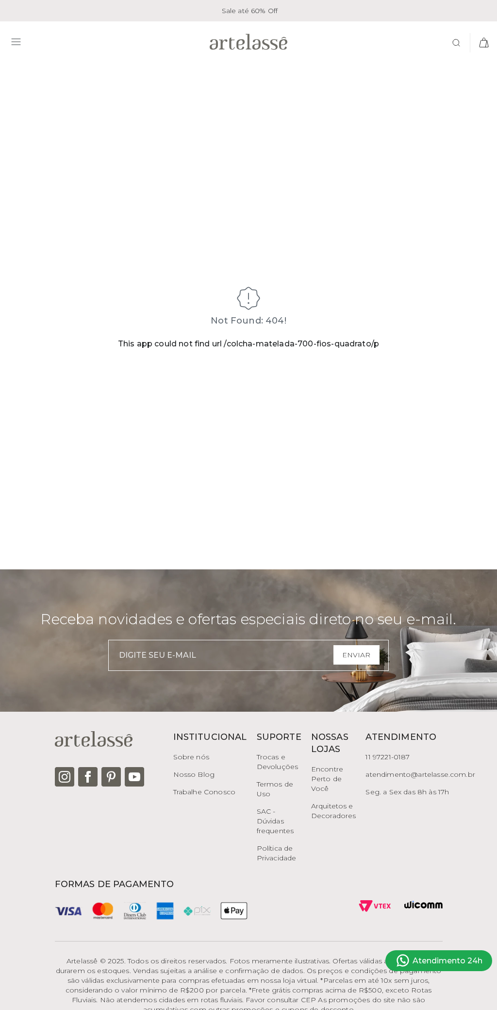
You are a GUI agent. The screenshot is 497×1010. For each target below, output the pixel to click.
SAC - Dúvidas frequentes (275, 821)
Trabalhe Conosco (204, 791)
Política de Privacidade (277, 853)
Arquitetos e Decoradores (333, 811)
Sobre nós (191, 757)
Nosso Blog (194, 774)
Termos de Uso (275, 789)
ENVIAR (356, 655)
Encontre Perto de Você (327, 779)
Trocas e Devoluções (277, 762)
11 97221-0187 (387, 757)
